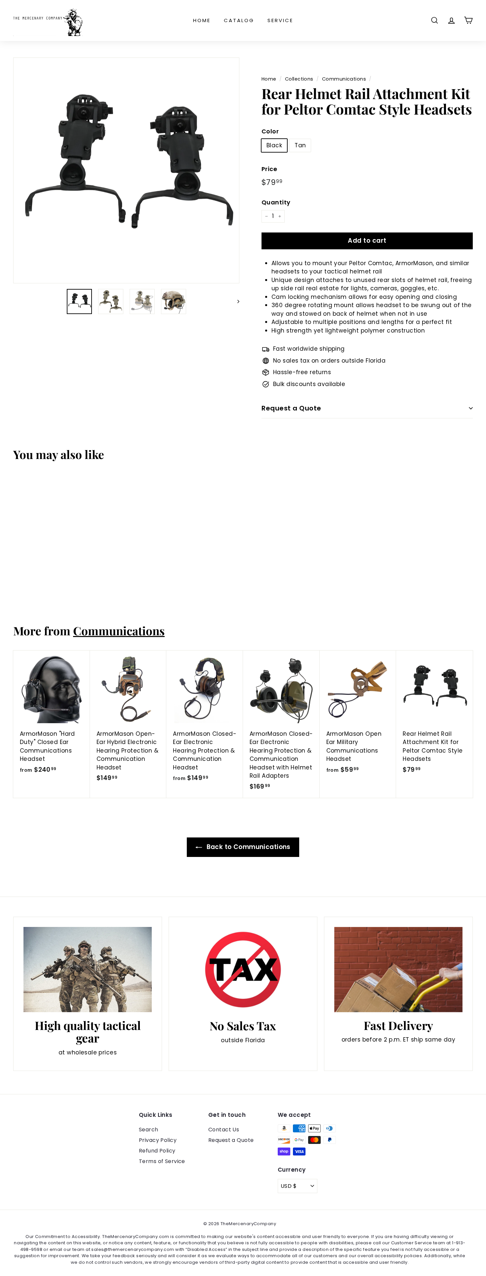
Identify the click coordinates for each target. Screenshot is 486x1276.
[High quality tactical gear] (87, 969)
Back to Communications (248, 846)
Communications (344, 79)
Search (148, 1129)
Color (270, 131)
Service (280, 20)
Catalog (239, 20)
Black (274, 145)
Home (202, 20)
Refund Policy (157, 1150)
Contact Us (223, 1129)
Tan (300, 145)
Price (269, 169)
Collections (299, 79)
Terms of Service (162, 1161)
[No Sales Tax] (243, 970)
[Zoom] (126, 170)
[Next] (235, 301)
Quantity (276, 202)
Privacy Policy (158, 1140)
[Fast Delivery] (398, 969)
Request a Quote (291, 408)
